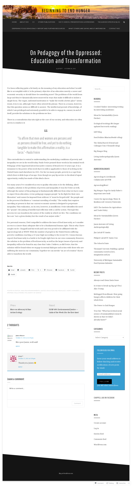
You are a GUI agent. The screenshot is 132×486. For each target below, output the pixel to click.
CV (33, 22)
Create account (100, 423)
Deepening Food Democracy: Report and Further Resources (38, 28)
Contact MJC (114, 28)
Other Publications (46, 22)
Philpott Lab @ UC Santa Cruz (106, 238)
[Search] (124, 22)
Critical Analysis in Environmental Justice (30, 290)
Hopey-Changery (73, 290)
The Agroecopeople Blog (109, 22)
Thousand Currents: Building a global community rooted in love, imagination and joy (109, 252)
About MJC (24, 22)
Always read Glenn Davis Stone (106, 280)
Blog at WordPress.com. (66, 473)
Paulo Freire (19, 293)
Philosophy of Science (33, 293)
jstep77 (60, 68)
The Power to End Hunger (104, 305)
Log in (96, 428)
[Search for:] (109, 89)
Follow (104, 382)
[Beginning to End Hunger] (8, 22)
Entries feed (99, 434)
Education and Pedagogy (56, 290)
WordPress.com (100, 445)
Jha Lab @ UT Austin (102, 232)
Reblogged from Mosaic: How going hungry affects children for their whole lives (108, 297)
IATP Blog (98, 132)
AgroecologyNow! (101, 185)
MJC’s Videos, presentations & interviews (76, 22)
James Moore (20, 335)
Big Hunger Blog (100, 151)
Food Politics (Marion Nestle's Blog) (108, 137)
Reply (18, 346)
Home (14, 22)
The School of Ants (101, 243)
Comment (77, 403)
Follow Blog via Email (106, 350)
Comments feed (100, 439)
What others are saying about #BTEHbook (87, 28)
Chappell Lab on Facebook (104, 397)
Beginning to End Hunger (66, 10)
